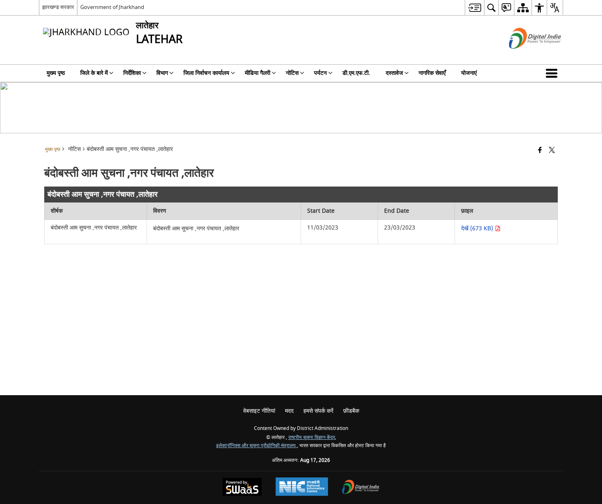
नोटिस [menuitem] (292, 73)
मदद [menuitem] (289, 411)
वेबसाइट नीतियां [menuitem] (259, 411)
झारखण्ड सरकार (58, 7)
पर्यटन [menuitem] (320, 73)
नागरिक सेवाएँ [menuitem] (432, 73)
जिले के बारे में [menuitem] (94, 73)
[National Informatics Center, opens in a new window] (301, 487)
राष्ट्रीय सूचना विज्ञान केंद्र (311, 437)
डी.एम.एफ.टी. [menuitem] (356, 73)
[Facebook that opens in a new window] (540, 150)
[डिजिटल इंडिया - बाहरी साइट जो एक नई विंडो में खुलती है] (525, 56)
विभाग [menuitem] (162, 73)
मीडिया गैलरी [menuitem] (257, 73)
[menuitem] (474, 7)
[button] (553, 73)
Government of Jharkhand (112, 7)
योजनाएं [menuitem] (469, 73)
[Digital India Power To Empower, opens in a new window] (361, 488)
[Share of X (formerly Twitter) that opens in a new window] (552, 150)
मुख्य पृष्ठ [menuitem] (56, 73)
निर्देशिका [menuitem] (132, 73)
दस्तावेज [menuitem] (394, 73)
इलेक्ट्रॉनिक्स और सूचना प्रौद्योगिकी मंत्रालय (256, 445)
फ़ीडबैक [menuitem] (351, 411)
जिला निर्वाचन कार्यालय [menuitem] (206, 73)
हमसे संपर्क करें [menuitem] (318, 411)
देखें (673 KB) (478, 228)
